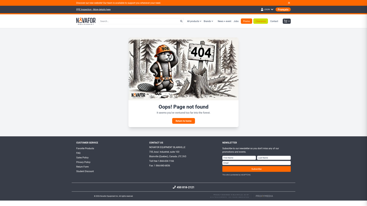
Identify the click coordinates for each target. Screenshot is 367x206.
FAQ (78, 152)
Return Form (82, 166)
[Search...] (181, 21)
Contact (274, 21)
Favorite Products (85, 148)
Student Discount (85, 171)
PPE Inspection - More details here (93, 9)
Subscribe (256, 168)
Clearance (261, 21)
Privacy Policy (83, 162)
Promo (246, 21)
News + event (224, 21)
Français (283, 9)
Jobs (236, 21)
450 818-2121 (185, 187)
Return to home (184, 120)
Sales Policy (82, 157)
